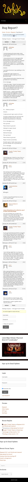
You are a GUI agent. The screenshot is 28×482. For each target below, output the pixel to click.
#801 (24, 183)
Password (4, 383)
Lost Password (6, 395)
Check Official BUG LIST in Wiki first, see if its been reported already (14, 210)
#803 (24, 200)
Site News (4, 413)
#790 (24, 44)
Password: (5, 319)
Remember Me (7, 388)
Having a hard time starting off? (8, 456)
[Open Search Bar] (26, 21)
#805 (24, 223)
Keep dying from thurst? (17, 428)
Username (4, 377)
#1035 (23, 288)
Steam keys (20, 430)
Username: (5, 315)
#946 (24, 243)
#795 (24, 162)
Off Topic (4, 411)
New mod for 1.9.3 (15, 432)
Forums (8, 32)
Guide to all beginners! (5, 458)
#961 (24, 262)
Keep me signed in (8, 323)
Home (3, 32)
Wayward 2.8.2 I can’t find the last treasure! (11, 452)
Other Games (5, 409)
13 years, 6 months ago (7, 35)
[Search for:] (14, 465)
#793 (24, 148)
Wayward (13, 32)
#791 (24, 100)
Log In (5, 327)
